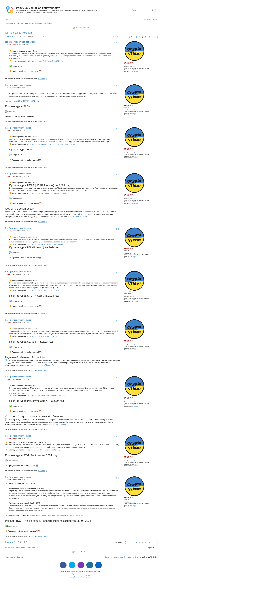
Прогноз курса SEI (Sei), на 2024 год (44, 336)
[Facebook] (63, 565)
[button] (125, 37)
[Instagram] (81, 565)
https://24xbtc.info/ (46, 365)
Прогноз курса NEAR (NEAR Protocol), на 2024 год (50, 193)
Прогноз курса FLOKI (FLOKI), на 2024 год (22, 101)
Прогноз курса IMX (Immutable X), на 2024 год (48, 396)
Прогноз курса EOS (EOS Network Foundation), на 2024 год (53, 144)
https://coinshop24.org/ (57, 424)
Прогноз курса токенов (18, 32)
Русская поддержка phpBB (80, 574)
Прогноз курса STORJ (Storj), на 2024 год (46, 291)
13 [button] (154, 37)
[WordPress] (89, 565)
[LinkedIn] (98, 565)
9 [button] (145, 37)
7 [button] (139, 37)
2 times (136, 71)
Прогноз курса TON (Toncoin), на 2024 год (47, 61)
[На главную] (10, 9)
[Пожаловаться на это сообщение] (116, 42)
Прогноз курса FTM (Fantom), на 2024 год (43, 450)
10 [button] (149, 37)
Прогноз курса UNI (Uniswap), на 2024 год (47, 245)
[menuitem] (14, 19)
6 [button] (136, 37)
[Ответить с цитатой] (119, 42)
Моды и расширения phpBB (81, 576)
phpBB (76, 571)
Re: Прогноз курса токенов (20, 42)
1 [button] (131, 37)
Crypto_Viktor (128, 62)
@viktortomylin (42, 78)
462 (134, 66)
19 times (135, 70)
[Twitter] (72, 565)
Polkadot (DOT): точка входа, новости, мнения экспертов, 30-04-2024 (56, 515)
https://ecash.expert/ (80, 217)
